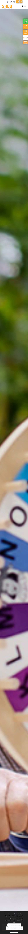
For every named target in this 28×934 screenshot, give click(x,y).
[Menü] (25, 6)
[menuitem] (22, 6)
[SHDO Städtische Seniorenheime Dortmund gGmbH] (11, 6)
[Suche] (22, 6)
